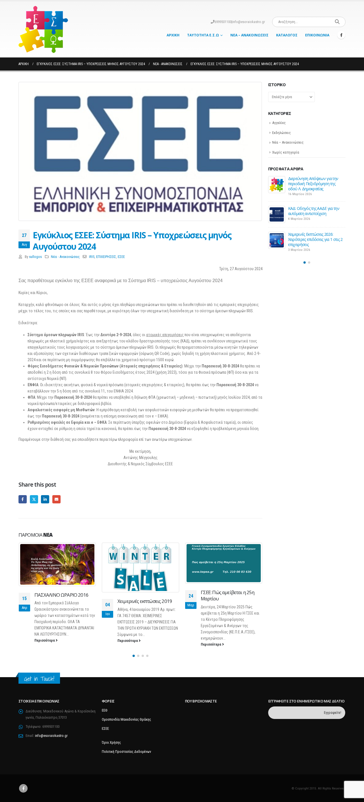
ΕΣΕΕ (121, 257)
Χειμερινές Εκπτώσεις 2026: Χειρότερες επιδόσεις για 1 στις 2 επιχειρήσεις (315, 239)
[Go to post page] (57, 564)
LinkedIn (45, 499)
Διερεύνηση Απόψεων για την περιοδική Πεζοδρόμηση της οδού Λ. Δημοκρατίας (313, 183)
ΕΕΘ (104, 710)
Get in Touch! (39, 678)
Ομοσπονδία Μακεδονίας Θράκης (126, 719)
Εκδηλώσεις (281, 133)
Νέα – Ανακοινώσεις (249, 35)
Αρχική (173, 35)
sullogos (35, 257)
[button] (133, 655)
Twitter (34, 499)
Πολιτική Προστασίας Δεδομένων (126, 751)
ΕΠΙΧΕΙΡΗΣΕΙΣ (106, 257)
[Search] (337, 22)
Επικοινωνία (317, 35)
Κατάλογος (286, 35)
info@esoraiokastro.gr (248, 22)
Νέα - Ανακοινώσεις (65, 257)
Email (56, 499)
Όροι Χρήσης (111, 742)
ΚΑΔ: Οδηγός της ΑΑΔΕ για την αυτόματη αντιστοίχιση (313, 211)
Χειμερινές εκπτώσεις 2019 (144, 601)
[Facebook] (341, 35)
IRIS (91, 257)
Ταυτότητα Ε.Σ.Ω (203, 35)
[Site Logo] (43, 29)
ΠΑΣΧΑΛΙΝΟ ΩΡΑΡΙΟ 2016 (61, 595)
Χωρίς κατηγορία (285, 152)
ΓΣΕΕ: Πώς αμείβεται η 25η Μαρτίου (228, 595)
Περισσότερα (45, 640)
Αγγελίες (279, 123)
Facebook (22, 499)
